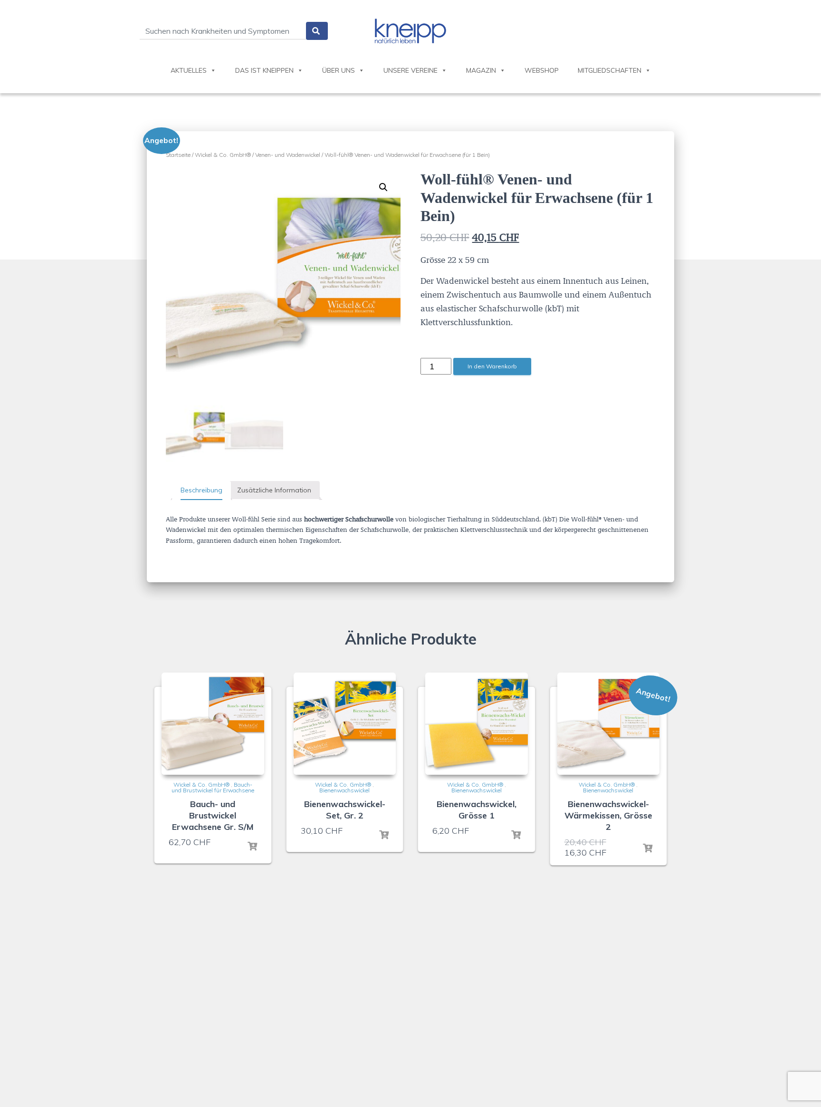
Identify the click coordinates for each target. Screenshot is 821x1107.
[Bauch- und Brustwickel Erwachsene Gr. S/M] (213, 724)
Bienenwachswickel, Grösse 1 (476, 810)
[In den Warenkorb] (252, 846)
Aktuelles (189, 70)
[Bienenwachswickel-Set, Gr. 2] (345, 724)
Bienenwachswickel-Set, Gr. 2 (344, 810)
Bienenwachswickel (344, 790)
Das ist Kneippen (264, 70)
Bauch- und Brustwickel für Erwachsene (213, 787)
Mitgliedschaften (609, 70)
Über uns (338, 70)
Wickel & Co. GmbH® (223, 154)
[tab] (201, 490)
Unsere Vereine (410, 70)
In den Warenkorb (492, 366)
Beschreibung (201, 490)
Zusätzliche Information (274, 490)
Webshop (542, 70)
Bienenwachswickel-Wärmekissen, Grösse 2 (608, 815)
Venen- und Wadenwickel (287, 154)
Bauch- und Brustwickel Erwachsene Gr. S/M (213, 815)
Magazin (481, 70)
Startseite (178, 154)
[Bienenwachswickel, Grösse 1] (476, 724)
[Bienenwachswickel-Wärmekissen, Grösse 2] (608, 724)
